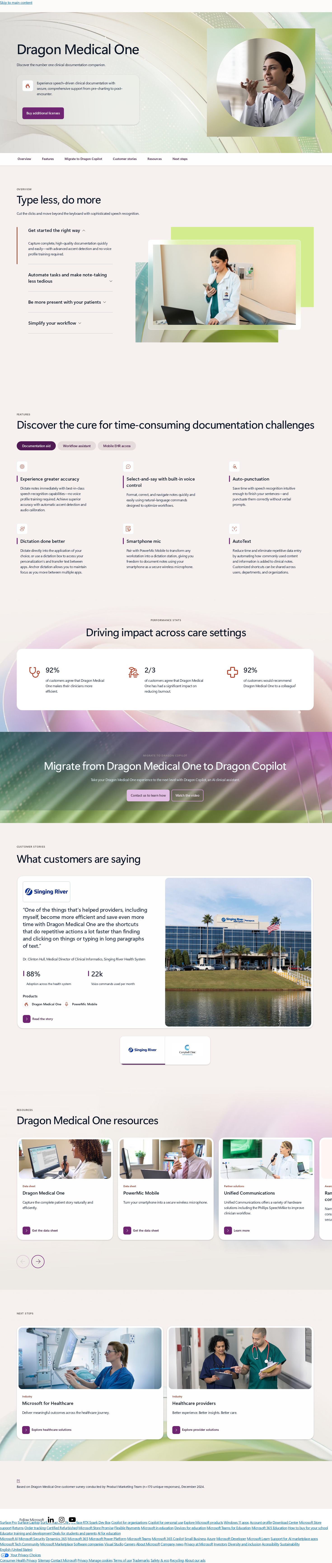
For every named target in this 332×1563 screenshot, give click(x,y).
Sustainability (289, 1544)
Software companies (88, 1544)
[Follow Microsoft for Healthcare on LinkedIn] (50, 1519)
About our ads (195, 1560)
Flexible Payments (127, 1527)
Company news (172, 1544)
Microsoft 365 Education (269, 1527)
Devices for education (190, 1527)
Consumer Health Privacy (18, 1560)
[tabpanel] (165, 518)
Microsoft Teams (139, 1538)
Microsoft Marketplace (56, 1544)
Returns (18, 1527)
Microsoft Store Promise (96, 1527)
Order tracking (35, 1527)
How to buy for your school (308, 1527)
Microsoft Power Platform (107, 1538)
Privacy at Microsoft (198, 1544)
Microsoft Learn (258, 1538)
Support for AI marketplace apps (294, 1538)
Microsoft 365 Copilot (168, 1538)
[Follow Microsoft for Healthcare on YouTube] (72, 1519)
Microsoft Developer (231, 1538)
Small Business (195, 1538)
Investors (220, 1544)
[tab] (36, 445)
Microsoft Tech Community (19, 1544)
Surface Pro (8, 1522)
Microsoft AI (9, 1538)
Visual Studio (113, 1544)
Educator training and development (25, 1533)
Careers (130, 1544)
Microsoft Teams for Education (229, 1527)
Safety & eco (160, 1560)
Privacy (83, 1560)
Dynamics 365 (56, 1538)
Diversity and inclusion (244, 1544)
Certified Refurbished (62, 1527)
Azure (211, 1538)
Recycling (177, 1560)
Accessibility (270, 1544)
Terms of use (122, 1560)
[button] (187, 795)
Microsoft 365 (78, 1538)
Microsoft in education (157, 1527)
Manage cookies (100, 1560)
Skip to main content (16, 2)
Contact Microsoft (64, 1560)
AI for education (109, 1533)
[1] (18, 1480)
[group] (165, 952)
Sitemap (44, 1560)
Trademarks (141, 1560)
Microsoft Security (32, 1538)
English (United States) (16, 1549)
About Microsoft (148, 1544)
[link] (24, 161)
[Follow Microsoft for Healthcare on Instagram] (61, 1519)
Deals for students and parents (74, 1533)
